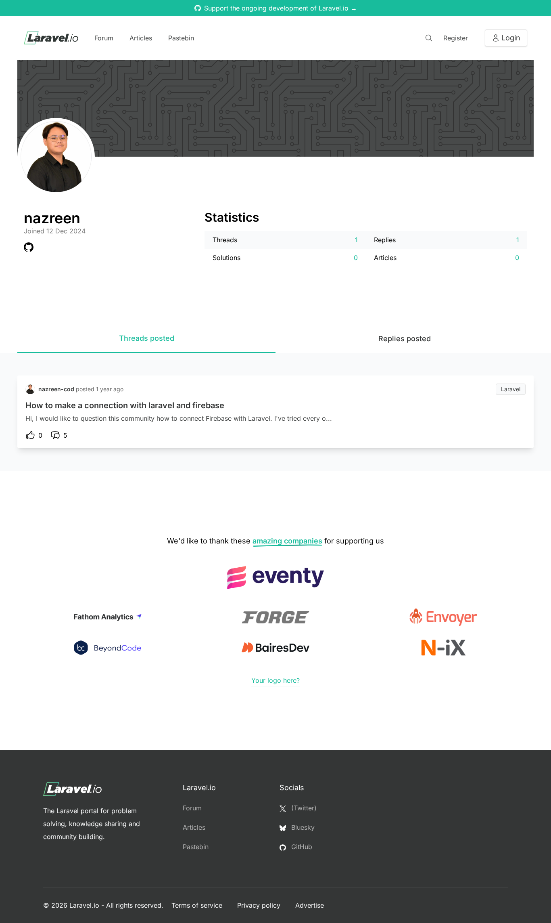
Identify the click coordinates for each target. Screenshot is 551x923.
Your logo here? (275, 680)
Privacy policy (259, 905)
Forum (103, 38)
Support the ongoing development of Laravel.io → (280, 8)
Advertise (309, 905)
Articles (140, 38)
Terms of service (197, 905)
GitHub (300, 847)
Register (455, 38)
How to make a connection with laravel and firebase (124, 405)
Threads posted (146, 338)
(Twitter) (303, 808)
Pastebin (181, 38)
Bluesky (302, 827)
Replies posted (404, 338)
